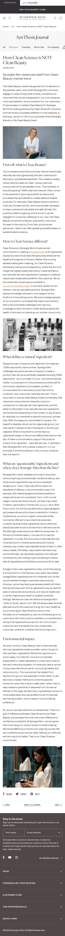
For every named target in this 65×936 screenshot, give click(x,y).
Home (6, 27)
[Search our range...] (10, 18)
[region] (32, 13)
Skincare (13, 47)
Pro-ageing (53, 47)
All (12, 27)
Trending (26, 47)
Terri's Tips (39, 47)
